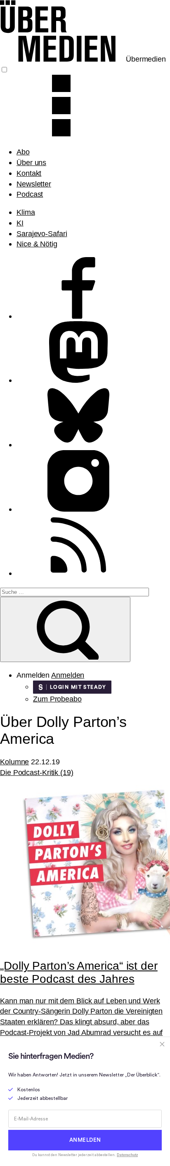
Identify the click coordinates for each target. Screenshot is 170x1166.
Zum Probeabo (57, 699)
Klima (26, 212)
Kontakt (29, 173)
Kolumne (14, 761)
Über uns (31, 162)
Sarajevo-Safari (42, 233)
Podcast (30, 194)
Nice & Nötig (37, 243)
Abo (23, 151)
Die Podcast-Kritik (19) (36, 772)
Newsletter (34, 183)
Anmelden (67, 675)
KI (20, 222)
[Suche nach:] (74, 591)
